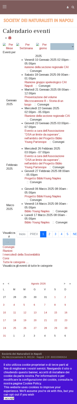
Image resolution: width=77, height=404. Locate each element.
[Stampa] (9, 37)
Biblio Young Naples (37, 211)
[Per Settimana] (26, 46)
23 (65, 320)
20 (35, 320)
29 (55, 328)
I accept (9, 398)
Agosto (35, 283)
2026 (43, 283)
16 (65, 312)
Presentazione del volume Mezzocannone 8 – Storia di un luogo (44, 101)
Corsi (6, 258)
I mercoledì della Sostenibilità (21, 254)
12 (24, 312)
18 (14, 320)
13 (35, 312)
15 (55, 312)
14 (45, 312)
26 (24, 328)
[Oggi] (43, 46)
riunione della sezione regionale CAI (47, 67)
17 (4, 320)
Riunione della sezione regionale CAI (47, 115)
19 (24, 320)
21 (45, 320)
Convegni (8, 247)
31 (4, 335)
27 (35, 328)
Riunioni (7, 250)
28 (45, 328)
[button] (68, 7)
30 (65, 328)
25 (14, 328)
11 (14, 312)
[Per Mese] (9, 46)
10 (4, 312)
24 (4, 328)
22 (55, 320)
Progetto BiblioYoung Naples (43, 178)
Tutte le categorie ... (16, 262)
